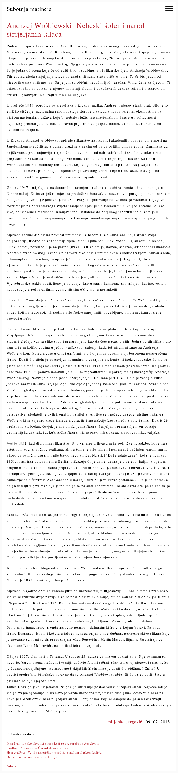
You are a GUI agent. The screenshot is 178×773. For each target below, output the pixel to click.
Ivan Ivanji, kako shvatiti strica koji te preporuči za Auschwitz (53, 743)
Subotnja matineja (29, 9)
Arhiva (12, 766)
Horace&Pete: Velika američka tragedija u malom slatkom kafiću (54, 752)
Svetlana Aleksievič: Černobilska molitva (37, 748)
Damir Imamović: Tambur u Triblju (32, 757)
